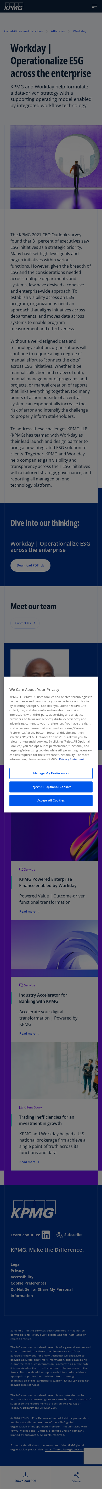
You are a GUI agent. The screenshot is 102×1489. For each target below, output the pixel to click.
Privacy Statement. (72, 759)
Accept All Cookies (51, 800)
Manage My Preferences (51, 773)
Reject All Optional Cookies (51, 787)
